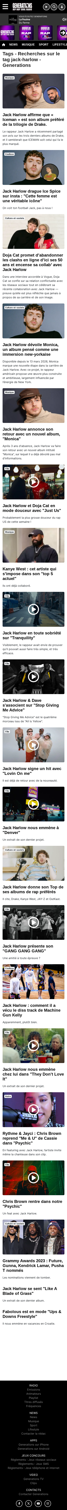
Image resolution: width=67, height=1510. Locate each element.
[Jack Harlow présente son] (33, 922)
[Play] (4, 30)
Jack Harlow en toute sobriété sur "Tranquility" (32, 635)
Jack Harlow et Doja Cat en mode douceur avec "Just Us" (32, 508)
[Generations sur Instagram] (47, 1503)
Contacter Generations (33, 1494)
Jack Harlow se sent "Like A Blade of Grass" (30, 1291)
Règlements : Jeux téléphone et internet (33, 1468)
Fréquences (33, 1406)
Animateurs (33, 1393)
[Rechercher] (54, 6)
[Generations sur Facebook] (19, 1503)
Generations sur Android (33, 1448)
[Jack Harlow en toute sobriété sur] (33, 609)
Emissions (33, 1389)
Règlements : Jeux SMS (33, 1463)
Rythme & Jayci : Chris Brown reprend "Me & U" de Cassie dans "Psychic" (32, 1138)
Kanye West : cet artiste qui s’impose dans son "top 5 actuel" (29, 574)
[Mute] (64, 19)
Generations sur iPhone (34, 1444)
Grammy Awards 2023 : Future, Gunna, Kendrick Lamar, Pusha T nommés (33, 1265)
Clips (33, 1483)
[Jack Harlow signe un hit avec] (33, 744)
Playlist (33, 1398)
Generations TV (34, 1479)
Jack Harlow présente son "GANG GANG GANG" (28, 948)
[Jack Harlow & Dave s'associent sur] (33, 676)
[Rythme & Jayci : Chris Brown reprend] (33, 1109)
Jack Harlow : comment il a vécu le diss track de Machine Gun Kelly (31, 1010)
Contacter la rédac (33, 1433)
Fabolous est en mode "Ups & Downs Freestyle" (32, 1314)
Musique (28, 44)
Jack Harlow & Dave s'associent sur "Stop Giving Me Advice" (31, 705)
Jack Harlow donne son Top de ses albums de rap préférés (33, 889)
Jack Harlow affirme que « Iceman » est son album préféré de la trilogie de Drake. (33, 119)
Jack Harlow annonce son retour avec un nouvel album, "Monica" (31, 434)
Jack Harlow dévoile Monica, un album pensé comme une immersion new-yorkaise (31, 349)
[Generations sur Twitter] (28, 1503)
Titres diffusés (33, 1402)
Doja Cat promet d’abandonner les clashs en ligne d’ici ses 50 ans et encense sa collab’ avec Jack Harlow (33, 262)
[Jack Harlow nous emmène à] (33, 804)
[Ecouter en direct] (46, 6)
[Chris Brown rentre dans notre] (33, 1177)
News (13, 44)
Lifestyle (33, 1429)
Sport (43, 44)
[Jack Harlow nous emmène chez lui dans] (33, 1045)
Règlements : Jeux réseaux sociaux (33, 1459)
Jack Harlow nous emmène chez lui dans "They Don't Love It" (33, 1074)
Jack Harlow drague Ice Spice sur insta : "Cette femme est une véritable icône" (31, 196)
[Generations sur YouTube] (38, 1503)
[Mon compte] (61, 6)
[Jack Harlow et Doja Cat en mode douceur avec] (33, 482)
